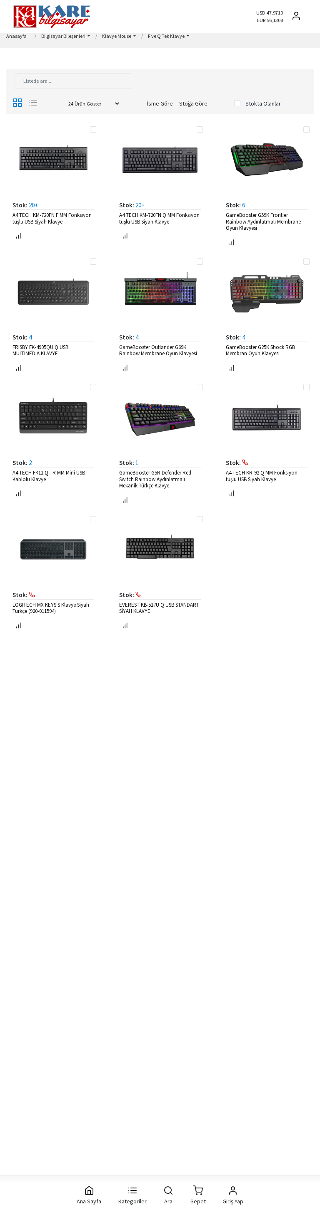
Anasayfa (16, 36)
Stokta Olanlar (263, 103)
